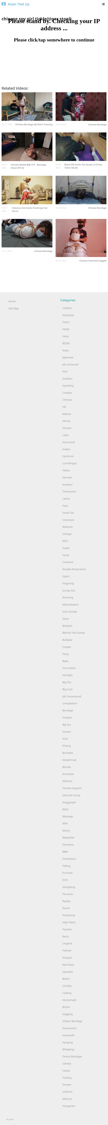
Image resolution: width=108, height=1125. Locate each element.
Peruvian (67, 894)
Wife (65, 823)
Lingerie (67, 943)
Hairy (65, 336)
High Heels (68, 922)
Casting (66, 993)
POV (65, 371)
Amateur (67, 484)
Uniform (67, 1091)
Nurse (66, 908)
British (66, 1007)
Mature (66, 414)
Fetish (66, 329)
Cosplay (67, 392)
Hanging (67, 1042)
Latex (65, 435)
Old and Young (71, 795)
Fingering (68, 583)
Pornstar (67, 873)
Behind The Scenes (73, 632)
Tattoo (66, 470)
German (67, 477)
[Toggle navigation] (103, 4)
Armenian (68, 774)
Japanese (67, 357)
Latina (66, 498)
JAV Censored (70, 364)
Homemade (69, 1000)
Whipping (68, 1049)
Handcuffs (68, 1035)
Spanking (68, 385)
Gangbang (68, 887)
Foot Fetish (69, 668)
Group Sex (68, 590)
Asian (65, 350)
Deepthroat (69, 760)
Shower (67, 1084)
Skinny (66, 421)
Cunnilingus (69, 463)
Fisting (66, 866)
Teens (65, 322)
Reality (66, 901)
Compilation (69, 703)
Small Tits (68, 513)
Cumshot (67, 562)
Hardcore (68, 456)
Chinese (67, 400)
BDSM (66, 343)
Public (66, 548)
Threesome (69, 491)
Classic (66, 1070)
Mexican (67, 1099)
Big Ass (66, 724)
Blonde (66, 767)
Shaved (66, 428)
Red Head (68, 964)
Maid (65, 809)
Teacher (67, 929)
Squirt (66, 576)
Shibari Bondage (72, 1021)
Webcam (67, 527)
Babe (65, 661)
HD (64, 407)
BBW (65, 851)
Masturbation (70, 604)
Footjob (67, 717)
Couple (66, 647)
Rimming (67, 597)
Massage (67, 816)
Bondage (67, 710)
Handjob (67, 675)
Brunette (67, 753)
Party (65, 654)
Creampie (68, 520)
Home (12, 301)
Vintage (67, 534)
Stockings (68, 315)
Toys (65, 505)
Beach (66, 978)
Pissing (66, 746)
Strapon (67, 957)
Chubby (67, 986)
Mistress (67, 781)
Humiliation (69, 859)
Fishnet (66, 950)
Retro (65, 936)
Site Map (13, 308)
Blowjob (67, 626)
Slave (65, 618)
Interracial (68, 442)
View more (27, 106)
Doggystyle (69, 802)
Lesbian (67, 308)
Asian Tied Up (18, 4)
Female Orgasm (71, 788)
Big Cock (67, 689)
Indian (66, 449)
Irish (65, 880)
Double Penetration (74, 569)
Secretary (68, 844)
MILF (65, 541)
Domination (69, 1028)
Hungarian (68, 1106)
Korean (66, 731)
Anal (65, 738)
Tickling (67, 1077)
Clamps (66, 1063)
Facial (65, 555)
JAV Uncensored (71, 696)
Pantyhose (68, 915)
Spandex (67, 972)
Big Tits (66, 682)
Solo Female (69, 611)
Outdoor (67, 378)
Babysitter (68, 837)
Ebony (66, 830)
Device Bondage (72, 1056)
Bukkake (67, 640)
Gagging (67, 1014)
